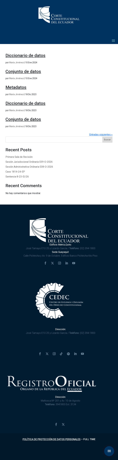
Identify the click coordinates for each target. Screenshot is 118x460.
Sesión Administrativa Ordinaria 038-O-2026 (29, 166)
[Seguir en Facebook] (45, 263)
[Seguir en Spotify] (68, 354)
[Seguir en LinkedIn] (67, 263)
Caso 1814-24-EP (15, 171)
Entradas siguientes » (100, 134)
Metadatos (16, 87)
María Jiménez (16, 62)
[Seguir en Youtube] (74, 263)
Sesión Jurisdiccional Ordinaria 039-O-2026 (29, 161)
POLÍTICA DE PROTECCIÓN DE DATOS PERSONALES (52, 439)
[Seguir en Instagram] (60, 263)
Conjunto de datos (23, 71)
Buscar (107, 139)
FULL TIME (89, 439)
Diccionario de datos (25, 55)
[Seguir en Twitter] (52, 263)
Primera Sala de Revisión (19, 156)
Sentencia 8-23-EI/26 (17, 176)
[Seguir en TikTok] (61, 354)
